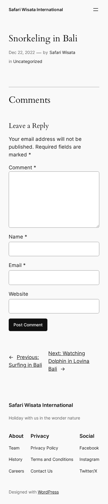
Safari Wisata (62, 52)
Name (18, 237)
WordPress (48, 491)
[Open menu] (95, 9)
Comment (22, 167)
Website (18, 294)
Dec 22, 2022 (22, 52)
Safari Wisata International (36, 9)
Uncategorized (27, 61)
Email (17, 265)
